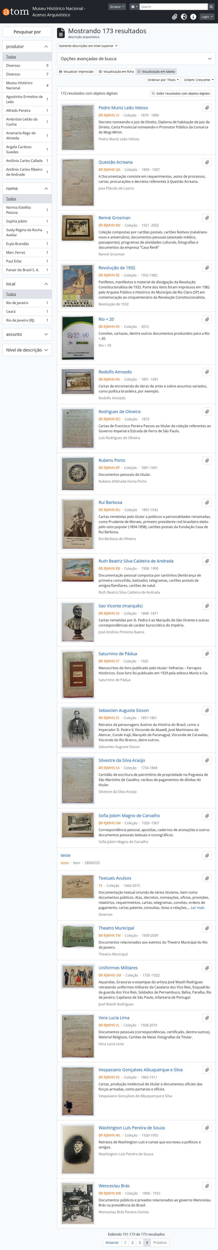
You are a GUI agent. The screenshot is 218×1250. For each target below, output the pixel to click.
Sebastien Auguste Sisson (124, 710)
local (10, 284)
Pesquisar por (27, 32)
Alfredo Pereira (27, 111)
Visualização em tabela (158, 71)
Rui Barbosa (110, 502)
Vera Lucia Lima (114, 1017)
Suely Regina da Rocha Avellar (27, 232)
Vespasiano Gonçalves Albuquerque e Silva (141, 1069)
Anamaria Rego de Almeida (27, 135)
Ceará (27, 312)
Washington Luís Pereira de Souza (132, 1127)
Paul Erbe (27, 262)
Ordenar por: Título (162, 80)
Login (206, 17)
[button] (174, 16)
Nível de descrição (24, 350)
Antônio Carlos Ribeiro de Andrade (27, 172)
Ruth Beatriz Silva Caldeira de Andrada (136, 561)
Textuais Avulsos (115, 878)
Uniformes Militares (118, 967)
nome (12, 188)
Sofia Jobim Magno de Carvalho (129, 815)
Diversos (27, 66)
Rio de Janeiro (27, 303)
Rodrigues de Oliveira (120, 411)
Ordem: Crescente (197, 80)
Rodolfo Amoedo (115, 371)
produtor (15, 46)
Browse (116, 7)
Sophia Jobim (27, 222)
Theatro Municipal (116, 928)
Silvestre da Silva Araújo (122, 760)
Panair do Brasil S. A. (27, 271)
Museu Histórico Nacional (27, 85)
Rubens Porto (112, 460)
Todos (11, 56)
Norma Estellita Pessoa (27, 210)
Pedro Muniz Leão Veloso (123, 107)
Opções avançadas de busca (88, 58)
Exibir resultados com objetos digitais (183, 93)
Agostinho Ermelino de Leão (27, 99)
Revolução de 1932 (117, 267)
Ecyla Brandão (27, 244)
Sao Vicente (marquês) (121, 605)
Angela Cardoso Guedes (27, 149)
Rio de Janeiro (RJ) (27, 321)
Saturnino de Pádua (118, 653)
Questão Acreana (116, 162)
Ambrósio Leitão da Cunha (27, 122)
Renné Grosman (115, 217)
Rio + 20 (106, 319)
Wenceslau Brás (114, 1185)
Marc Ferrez (27, 253)
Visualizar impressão (78, 71)
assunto (14, 334)
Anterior (112, 1242)
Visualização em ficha (118, 71)
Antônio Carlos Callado (27, 161)
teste (65, 855)
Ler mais (198, 907)
